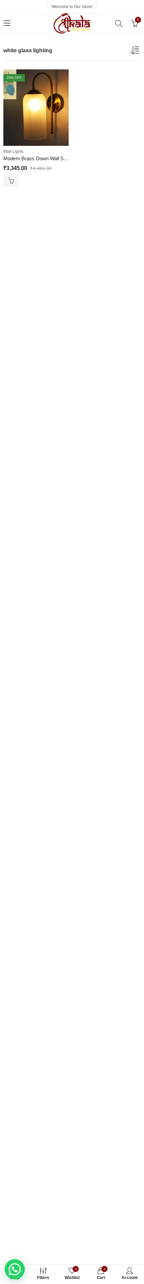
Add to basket (11, 180)
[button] (15, 1269)
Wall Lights (13, 151)
